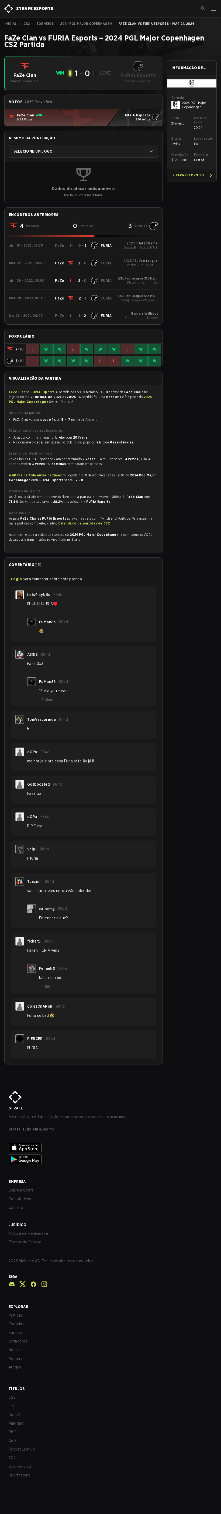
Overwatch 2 (20, 1466)
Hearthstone (19, 1475)
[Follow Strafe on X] (20, 1284)
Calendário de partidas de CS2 (84, 523)
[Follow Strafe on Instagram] (42, 1284)
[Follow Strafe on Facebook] (31, 1284)
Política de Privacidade (28, 1233)
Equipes (16, 1332)
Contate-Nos (20, 1199)
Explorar (18, 1306)
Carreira (16, 1207)
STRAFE (16, 1108)
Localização (203, 138)
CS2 (26, 24)
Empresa (17, 1181)
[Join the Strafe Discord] (12, 1284)
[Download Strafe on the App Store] (110, 1147)
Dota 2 (14, 1414)
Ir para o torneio (187, 175)
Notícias (16, 1350)
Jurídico (17, 1225)
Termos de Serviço (25, 1242)
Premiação (180, 155)
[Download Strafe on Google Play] (110, 1159)
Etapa (176, 138)
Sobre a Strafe (21, 1190)
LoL (12, 1406)
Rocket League (22, 1449)
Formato (201, 155)
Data (175, 118)
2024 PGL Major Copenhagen (86, 24)
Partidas (16, 1315)
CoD (12, 1440)
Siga (13, 1276)
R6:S (13, 1432)
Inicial (10, 24)
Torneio (177, 98)
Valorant (16, 1423)
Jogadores (18, 1341)
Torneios (45, 24)
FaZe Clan (17, 392)
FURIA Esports (43, 392)
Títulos (17, 1389)
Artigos (15, 1367)
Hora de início (200, 120)
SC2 (12, 1458)
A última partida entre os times (35, 475)
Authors (16, 1358)
